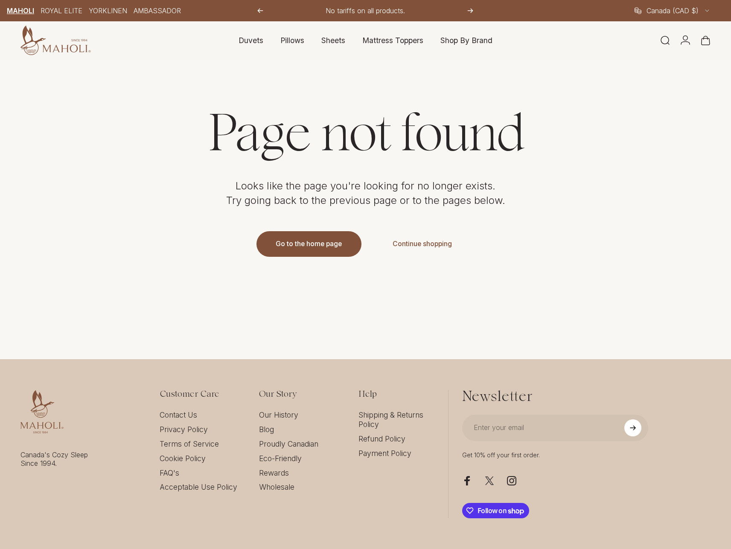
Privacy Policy (184, 429)
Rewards (274, 472)
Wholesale (276, 486)
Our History (278, 414)
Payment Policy (384, 453)
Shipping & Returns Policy (390, 419)
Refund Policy (381, 438)
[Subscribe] (632, 427)
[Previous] (260, 10)
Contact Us (178, 414)
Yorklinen (108, 10)
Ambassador (157, 10)
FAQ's (169, 472)
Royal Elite (61, 10)
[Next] (470, 10)
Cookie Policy (183, 458)
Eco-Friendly (280, 458)
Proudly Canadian (288, 443)
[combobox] (673, 10)
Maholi (20, 10)
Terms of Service (189, 443)
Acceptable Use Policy (198, 486)
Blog (266, 429)
